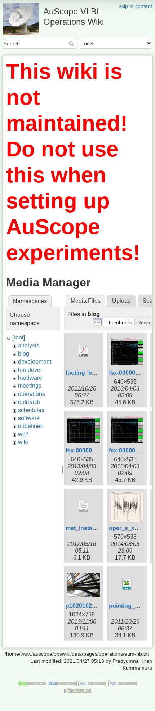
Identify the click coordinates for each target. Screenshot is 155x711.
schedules (31, 410)
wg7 (23, 434)
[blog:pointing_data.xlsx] (127, 584)
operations (31, 394)
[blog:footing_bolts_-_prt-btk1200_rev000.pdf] (84, 351)
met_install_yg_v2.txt (94, 528)
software (29, 418)
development (34, 362)
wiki (23, 442)
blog (23, 354)
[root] (18, 337)
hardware (30, 378)
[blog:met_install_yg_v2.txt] (84, 507)
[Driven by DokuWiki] (77, 690)
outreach (29, 402)
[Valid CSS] (122, 683)
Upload (121, 301)
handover (30, 370)
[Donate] (32, 683)
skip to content (135, 6)
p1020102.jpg (84, 606)
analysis (28, 345)
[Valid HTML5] (92, 683)
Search (72, 43)
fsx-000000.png (86, 450)
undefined (31, 426)
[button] (119, 322)
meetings (29, 386)
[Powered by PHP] (62, 683)
